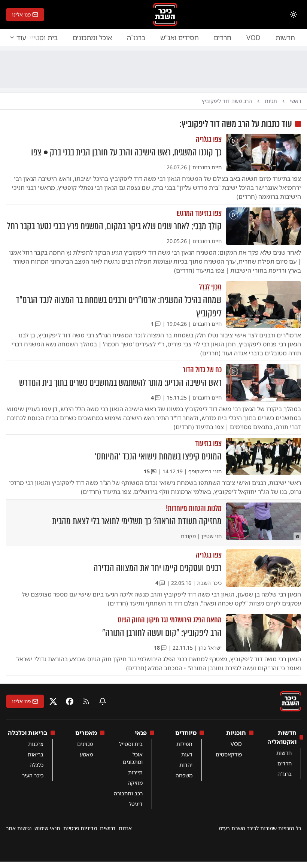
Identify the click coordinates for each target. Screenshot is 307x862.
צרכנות (35, 743)
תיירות (135, 772)
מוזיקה (135, 782)
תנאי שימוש (47, 828)
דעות (186, 754)
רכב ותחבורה (128, 793)
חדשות (285, 37)
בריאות (35, 754)
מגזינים (85, 743)
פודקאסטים (229, 754)
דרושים (108, 828)
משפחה (184, 775)
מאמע (86, 754)
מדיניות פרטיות (80, 828)
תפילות (184, 743)
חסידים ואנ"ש (179, 37)
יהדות (185, 764)
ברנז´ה (136, 37)
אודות (125, 828)
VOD (253, 37)
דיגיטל (136, 803)
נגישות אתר (18, 828)
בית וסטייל (131, 743)
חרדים (222, 37)
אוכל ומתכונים (92, 37)
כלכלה (36, 764)
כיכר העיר (32, 775)
